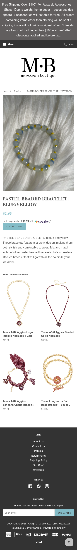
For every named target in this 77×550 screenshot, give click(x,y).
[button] (38, 221)
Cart (71, 44)
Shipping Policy (38, 460)
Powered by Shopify (54, 527)
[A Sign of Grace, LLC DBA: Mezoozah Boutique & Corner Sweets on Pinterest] (39, 487)
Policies (38, 450)
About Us (38, 441)
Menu (11, 44)
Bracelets (17, 90)
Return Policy (38, 455)
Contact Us (38, 446)
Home (5, 90)
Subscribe (64, 512)
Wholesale (38, 469)
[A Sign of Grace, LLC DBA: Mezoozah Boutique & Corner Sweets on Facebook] (30, 487)
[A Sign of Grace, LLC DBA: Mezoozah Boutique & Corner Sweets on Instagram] (47, 487)
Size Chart (38, 465)
